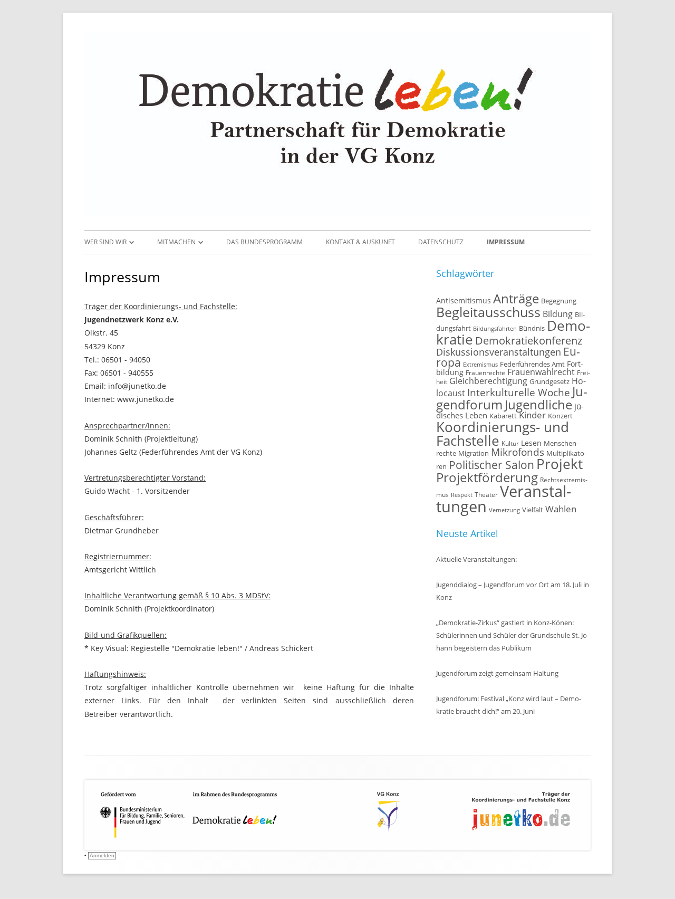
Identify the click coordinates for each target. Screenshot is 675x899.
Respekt (461, 495)
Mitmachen (176, 241)
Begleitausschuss (488, 312)
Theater (486, 494)
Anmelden (102, 855)
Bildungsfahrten (495, 328)
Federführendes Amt (532, 364)
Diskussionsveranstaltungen (498, 352)
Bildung (558, 314)
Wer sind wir (105, 241)
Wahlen (560, 509)
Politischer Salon (491, 464)
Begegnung (558, 300)
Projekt (559, 463)
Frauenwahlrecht (541, 372)
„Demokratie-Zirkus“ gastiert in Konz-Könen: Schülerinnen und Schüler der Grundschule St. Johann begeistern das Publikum (512, 635)
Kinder (532, 415)
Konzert (560, 416)
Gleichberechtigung (488, 381)
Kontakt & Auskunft (360, 241)
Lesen (531, 443)
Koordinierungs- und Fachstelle (502, 433)
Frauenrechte (485, 372)
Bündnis (532, 328)
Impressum (506, 241)
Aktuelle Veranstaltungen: (476, 559)
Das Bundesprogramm (264, 241)
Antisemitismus (463, 300)
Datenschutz (441, 241)
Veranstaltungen (503, 499)
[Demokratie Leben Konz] (337, 213)
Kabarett (503, 416)
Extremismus (480, 364)
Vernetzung (504, 510)
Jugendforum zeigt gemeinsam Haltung (497, 673)
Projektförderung (487, 477)
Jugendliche (538, 404)
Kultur (510, 443)
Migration (473, 453)
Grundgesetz (549, 381)
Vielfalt (532, 509)
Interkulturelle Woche (518, 392)
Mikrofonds (517, 451)
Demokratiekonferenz (528, 340)
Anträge (516, 298)
